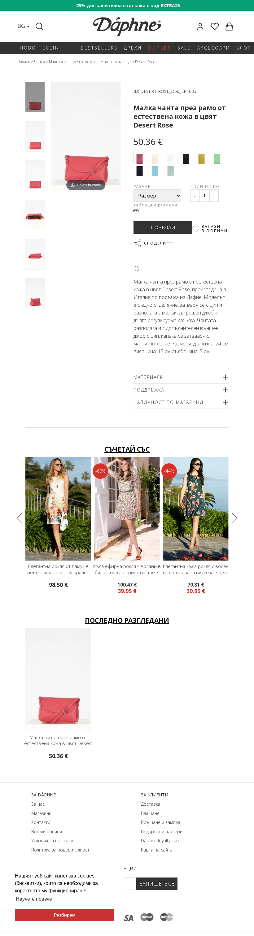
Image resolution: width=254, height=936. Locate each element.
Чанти (39, 61)
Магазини (41, 813)
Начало (23, 61)
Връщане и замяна (160, 822)
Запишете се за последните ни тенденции (85, 868)
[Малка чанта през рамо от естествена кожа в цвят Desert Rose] (35, 97)
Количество (204, 186)
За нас (38, 804)
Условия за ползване (53, 840)
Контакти (40, 822)
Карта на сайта (157, 850)
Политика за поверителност (60, 850)
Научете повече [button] (34, 899)
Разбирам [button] (64, 914)
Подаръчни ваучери (161, 831)
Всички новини (46, 831)
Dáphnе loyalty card (161, 840)
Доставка (150, 804)
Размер (142, 186)
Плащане (150, 813)
